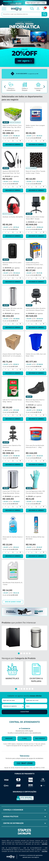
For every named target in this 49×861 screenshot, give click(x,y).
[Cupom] (24, 2)
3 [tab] (24, 654)
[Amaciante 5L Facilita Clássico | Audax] (13, 525)
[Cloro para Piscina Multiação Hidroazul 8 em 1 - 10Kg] (36, 434)
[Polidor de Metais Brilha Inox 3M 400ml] (36, 525)
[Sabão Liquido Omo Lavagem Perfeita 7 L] (36, 113)
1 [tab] (19, 654)
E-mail (24, 738)
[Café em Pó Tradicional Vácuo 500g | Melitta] (13, 388)
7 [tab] (33, 689)
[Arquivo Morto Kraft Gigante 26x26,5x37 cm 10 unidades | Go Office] (13, 342)
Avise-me (13, 602)
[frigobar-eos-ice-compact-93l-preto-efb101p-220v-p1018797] (13, 637)
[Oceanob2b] (16, 9)
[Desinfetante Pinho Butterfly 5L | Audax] (13, 571)
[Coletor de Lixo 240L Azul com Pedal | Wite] (36, 342)
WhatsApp (8, 738)
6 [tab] (30, 689)
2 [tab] (22, 654)
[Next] (44, 86)
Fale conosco (40, 738)
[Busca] (44, 14)
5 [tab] (30, 654)
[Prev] (5, 86)
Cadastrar (24, 712)
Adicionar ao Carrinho (13, 144)
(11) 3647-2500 (24, 764)
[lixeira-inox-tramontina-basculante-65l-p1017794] (35, 637)
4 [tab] (27, 654)
